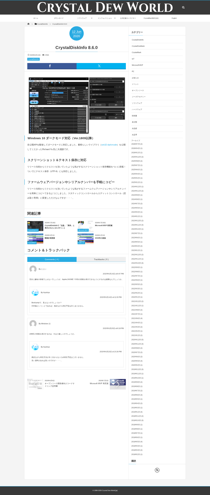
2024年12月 (136, 187)
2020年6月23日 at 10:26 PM (111, 352)
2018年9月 (135, 425)
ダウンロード (59, 18)
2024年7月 (135, 204)
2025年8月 (135, 161)
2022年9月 (135, 267)
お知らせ (81, 242)
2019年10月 (136, 378)
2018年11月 (136, 416)
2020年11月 (136, 344)
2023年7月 (135, 233)
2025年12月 (136, 157)
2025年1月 (135, 182)
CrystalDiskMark (138, 46)
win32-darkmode (109, 144)
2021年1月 (135, 335)
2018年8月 (135, 429)
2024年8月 (135, 199)
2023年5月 (135, 242)
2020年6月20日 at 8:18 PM (113, 328)
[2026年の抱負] (86, 242)
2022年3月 (135, 289)
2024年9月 (135, 195)
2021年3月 (135, 327)
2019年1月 (135, 412)
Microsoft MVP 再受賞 (103, 225)
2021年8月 (135, 310)
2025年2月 (135, 178)
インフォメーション (105, 18)
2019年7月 (135, 391)
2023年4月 (135, 246)
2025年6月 (135, 170)
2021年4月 (135, 323)
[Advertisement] (76, 414)
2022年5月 (135, 284)
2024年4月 (135, 212)
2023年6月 (135, 238)
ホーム (35, 18)
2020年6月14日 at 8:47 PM (113, 274)
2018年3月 (135, 450)
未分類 (134, 122)
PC (133, 71)
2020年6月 (135, 357)
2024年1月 (135, 216)
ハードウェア (137, 109)
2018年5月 (135, 442)
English (174, 18)
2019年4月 (135, 403)
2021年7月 (135, 314)
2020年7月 (135, 352)
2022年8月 (135, 272)
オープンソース (138, 90)
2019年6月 (135, 395)
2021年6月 (135, 318)
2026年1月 (135, 153)
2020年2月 (135, 365)
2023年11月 (136, 225)
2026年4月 (135, 148)
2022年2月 (135, 293)
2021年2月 (135, 331)
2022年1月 (135, 297)
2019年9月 (135, 382)
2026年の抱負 (100, 238)
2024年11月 (136, 191)
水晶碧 (134, 128)
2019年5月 (135, 399)
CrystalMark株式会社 (151, 18)
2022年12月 (136, 255)
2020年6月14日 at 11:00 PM (111, 297)
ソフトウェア (82, 18)
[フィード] (157, 470)
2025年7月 (135, 165)
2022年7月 (135, 276)
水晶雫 (134, 135)
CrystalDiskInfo (33, 59)
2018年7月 (135, 433)
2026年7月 (135, 144)
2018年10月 (136, 420)
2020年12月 (136, 340)
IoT (133, 59)
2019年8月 (135, 386)
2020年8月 (135, 348)
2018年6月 (135, 437)
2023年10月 (136, 229)
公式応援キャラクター (128, 18)
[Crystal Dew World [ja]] (105, 14)
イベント (135, 84)
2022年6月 (135, 280)
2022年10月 (136, 263)
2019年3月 (135, 408)
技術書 (134, 116)
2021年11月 (136, 306)
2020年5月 (135, 361)
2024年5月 (135, 208)
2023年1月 (135, 250)
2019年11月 (136, 374)
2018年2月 (135, 454)
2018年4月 (135, 446)
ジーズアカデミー (139, 97)
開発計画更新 (50, 238)
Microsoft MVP (83, 230)
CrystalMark (32, 242)
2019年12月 (136, 369)
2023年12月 (136, 221)
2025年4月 (135, 174)
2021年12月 (136, 301)
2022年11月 (136, 259)
